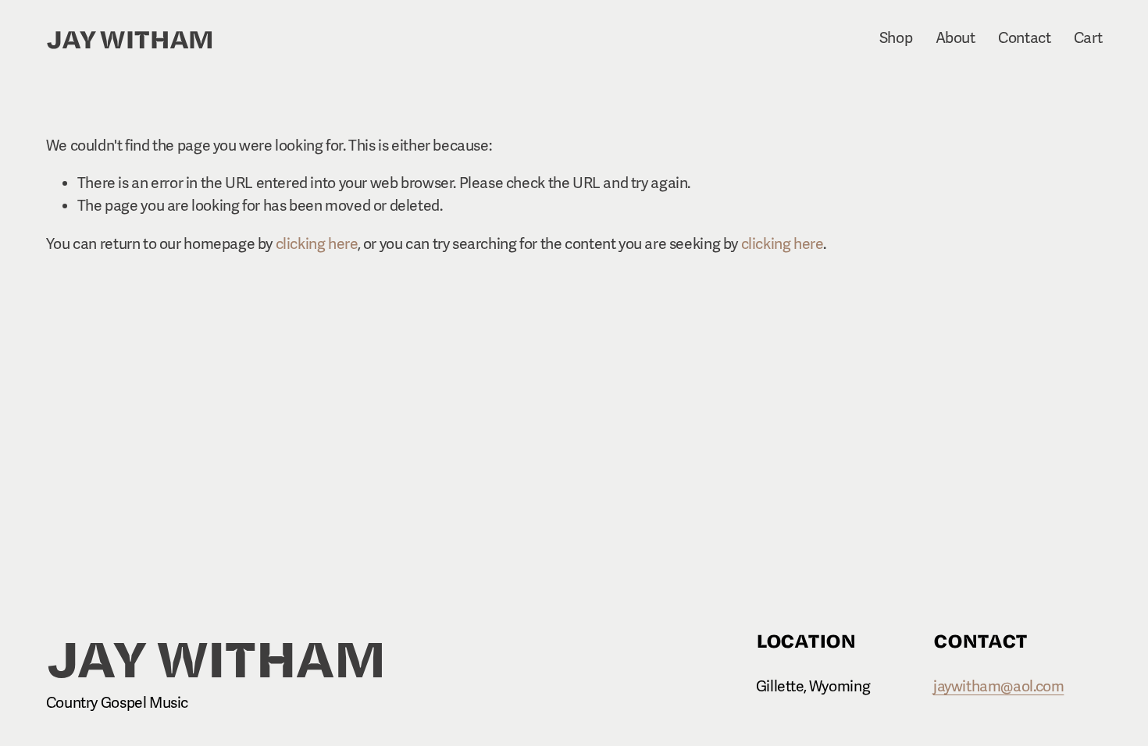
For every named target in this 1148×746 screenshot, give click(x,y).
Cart (1088, 38)
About (955, 38)
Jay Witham (130, 38)
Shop (895, 38)
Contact (1024, 38)
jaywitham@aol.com (998, 686)
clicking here (317, 244)
